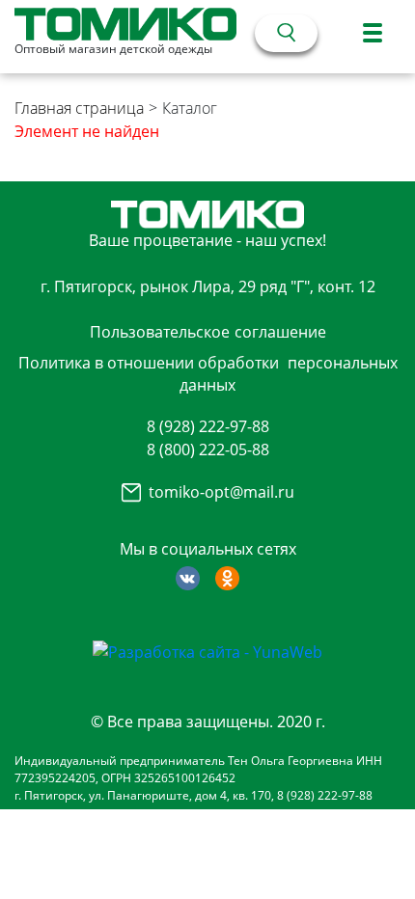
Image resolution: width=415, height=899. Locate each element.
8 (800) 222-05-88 (208, 449)
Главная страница (79, 108)
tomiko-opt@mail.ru (221, 492)
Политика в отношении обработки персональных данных (208, 373)
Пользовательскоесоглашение (208, 331)
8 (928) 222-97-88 (208, 426)
